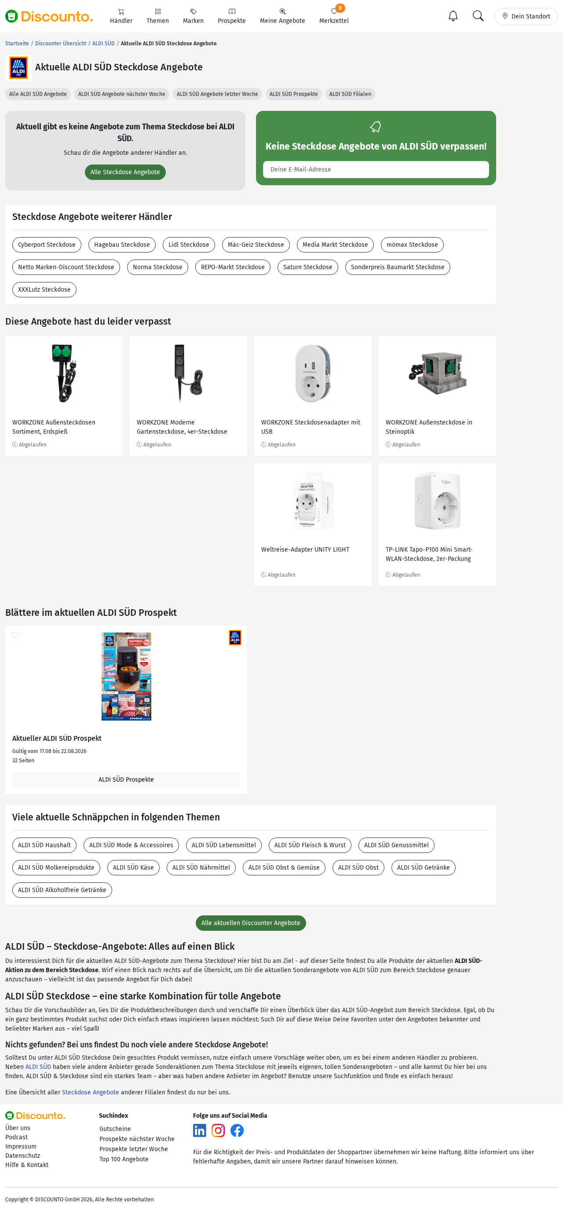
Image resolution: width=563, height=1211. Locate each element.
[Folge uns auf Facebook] (237, 1130)
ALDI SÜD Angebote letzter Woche (217, 94)
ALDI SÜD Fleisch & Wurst (310, 845)
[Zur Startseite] (54, 16)
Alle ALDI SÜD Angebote (38, 94)
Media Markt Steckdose (335, 245)
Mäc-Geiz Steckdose (256, 245)
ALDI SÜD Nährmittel (201, 867)
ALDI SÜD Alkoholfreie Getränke (62, 890)
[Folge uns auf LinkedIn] (199, 1130)
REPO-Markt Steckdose (233, 267)
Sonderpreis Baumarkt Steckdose (398, 267)
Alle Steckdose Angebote (125, 172)
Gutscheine (115, 1129)
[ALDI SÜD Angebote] (18, 68)
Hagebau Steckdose (122, 245)
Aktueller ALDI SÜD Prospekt (57, 739)
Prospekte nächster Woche (137, 1139)
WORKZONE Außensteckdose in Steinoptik (429, 427)
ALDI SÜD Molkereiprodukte (56, 867)
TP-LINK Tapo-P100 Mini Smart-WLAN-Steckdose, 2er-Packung (429, 554)
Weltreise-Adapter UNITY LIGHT (305, 549)
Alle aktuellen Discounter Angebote (250, 923)
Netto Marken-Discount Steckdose (66, 267)
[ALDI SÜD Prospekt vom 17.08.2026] (126, 677)
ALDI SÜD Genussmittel (396, 845)
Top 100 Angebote (124, 1159)
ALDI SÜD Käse (133, 867)
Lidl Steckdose (188, 245)
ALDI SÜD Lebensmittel (224, 845)
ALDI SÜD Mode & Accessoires (131, 845)
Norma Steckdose (158, 267)
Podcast (16, 1137)
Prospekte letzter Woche (133, 1149)
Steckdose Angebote (90, 1092)
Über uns (17, 1128)
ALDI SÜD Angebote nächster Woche (121, 94)
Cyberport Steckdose (47, 245)
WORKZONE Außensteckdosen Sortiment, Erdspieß (53, 427)
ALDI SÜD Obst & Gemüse (284, 867)
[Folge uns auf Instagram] (218, 1130)
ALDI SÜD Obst (358, 867)
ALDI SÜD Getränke (423, 867)
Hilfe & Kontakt (26, 1165)
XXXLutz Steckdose (44, 289)
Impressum (21, 1146)
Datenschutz (22, 1156)
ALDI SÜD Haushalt (44, 845)
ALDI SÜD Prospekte (294, 94)
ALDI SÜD (38, 1067)
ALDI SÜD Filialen (350, 94)
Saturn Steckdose (308, 267)
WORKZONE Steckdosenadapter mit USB (310, 427)
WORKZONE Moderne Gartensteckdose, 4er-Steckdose (182, 427)
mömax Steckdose (412, 245)
